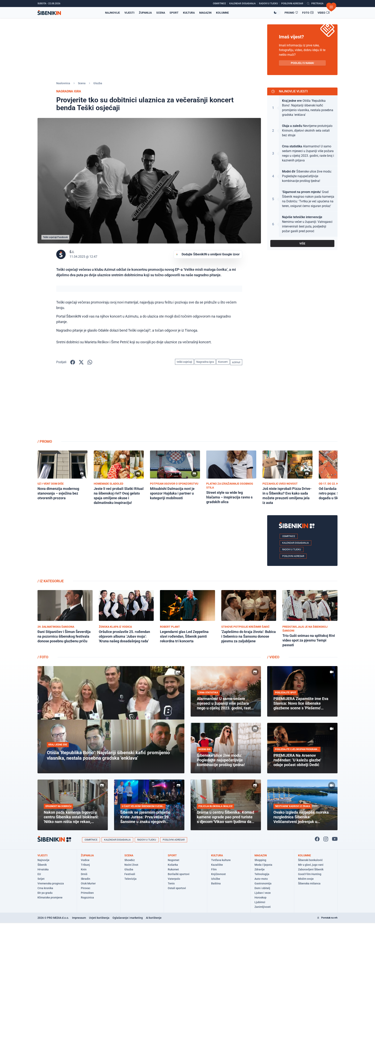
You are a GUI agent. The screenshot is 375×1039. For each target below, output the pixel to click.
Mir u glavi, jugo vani (310, 864)
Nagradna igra (205, 361)
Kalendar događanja (295, 543)
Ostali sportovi (177, 888)
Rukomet (173, 869)
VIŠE (302, 243)
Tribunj (85, 864)
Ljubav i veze (262, 892)
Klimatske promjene (50, 897)
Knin (84, 869)
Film (214, 869)
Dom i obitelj (262, 888)
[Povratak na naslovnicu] (49, 12)
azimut (236, 362)
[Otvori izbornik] (331, 7)
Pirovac (85, 888)
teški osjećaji (184, 361)
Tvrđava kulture (221, 860)
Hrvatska (43, 869)
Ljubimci (259, 902)
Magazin (205, 12)
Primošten (87, 892)
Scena (160, 12)
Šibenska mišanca (309, 883)
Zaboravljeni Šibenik (310, 869)
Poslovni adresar (293, 556)
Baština (216, 883)
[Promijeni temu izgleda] (277, 12)
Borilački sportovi (178, 874)
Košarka (173, 864)
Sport (174, 12)
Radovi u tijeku (291, 549)
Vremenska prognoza (51, 883)
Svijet (41, 878)
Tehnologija (261, 874)
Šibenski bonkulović (310, 860)
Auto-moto (261, 878)
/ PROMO (45, 441)
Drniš (84, 874)
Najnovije (112, 12)
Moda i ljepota (263, 864)
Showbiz (129, 860)
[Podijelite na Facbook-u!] (72, 362)
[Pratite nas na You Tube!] (335, 839)
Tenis (171, 883)
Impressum (79, 917)
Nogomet (173, 860)
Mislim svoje (306, 878)
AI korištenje (154, 917)
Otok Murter (88, 883)
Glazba (97, 83)
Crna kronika (45, 888)
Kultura (189, 12)
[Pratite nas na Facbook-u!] (317, 839)
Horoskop (260, 897)
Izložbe (215, 878)
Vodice (85, 860)
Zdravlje (259, 869)
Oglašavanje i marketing (127, 917)
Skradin (85, 878)
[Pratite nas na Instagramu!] (325, 839)
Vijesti (129, 12)
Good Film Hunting (309, 874)
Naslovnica (63, 83)
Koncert (223, 361)
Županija (145, 12)
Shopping (260, 860)
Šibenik (42, 864)
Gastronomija (262, 883)
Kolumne (222, 12)
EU (39, 874)
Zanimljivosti (262, 906)
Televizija (130, 878)
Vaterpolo (174, 878)
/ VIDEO (273, 657)
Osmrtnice (288, 536)
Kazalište (217, 864)
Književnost (218, 874)
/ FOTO (43, 657)
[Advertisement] (302, 405)
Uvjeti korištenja (99, 917)
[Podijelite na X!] (81, 362)
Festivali (129, 874)
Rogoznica (87, 897)
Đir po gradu (45, 892)
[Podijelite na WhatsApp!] (90, 362)
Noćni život (131, 864)
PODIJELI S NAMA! (302, 63)
